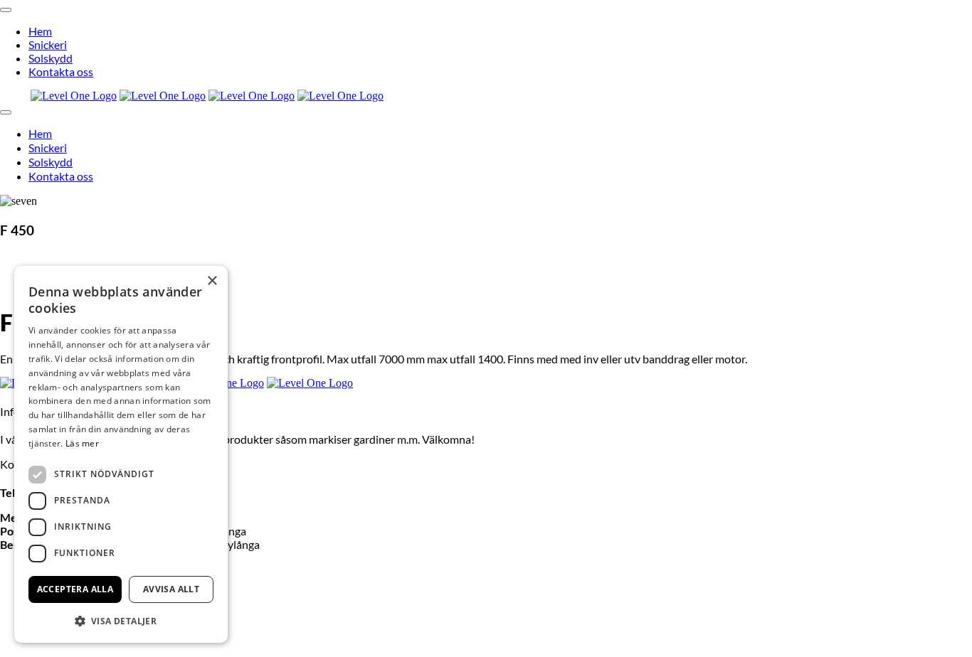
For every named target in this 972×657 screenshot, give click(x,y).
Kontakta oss (60, 71)
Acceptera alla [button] (75, 589)
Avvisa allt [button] (171, 589)
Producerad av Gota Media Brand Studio (486, 639)
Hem (40, 31)
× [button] (211, 281)
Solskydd (50, 58)
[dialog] (121, 454)
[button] (120, 620)
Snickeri (47, 44)
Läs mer (82, 443)
